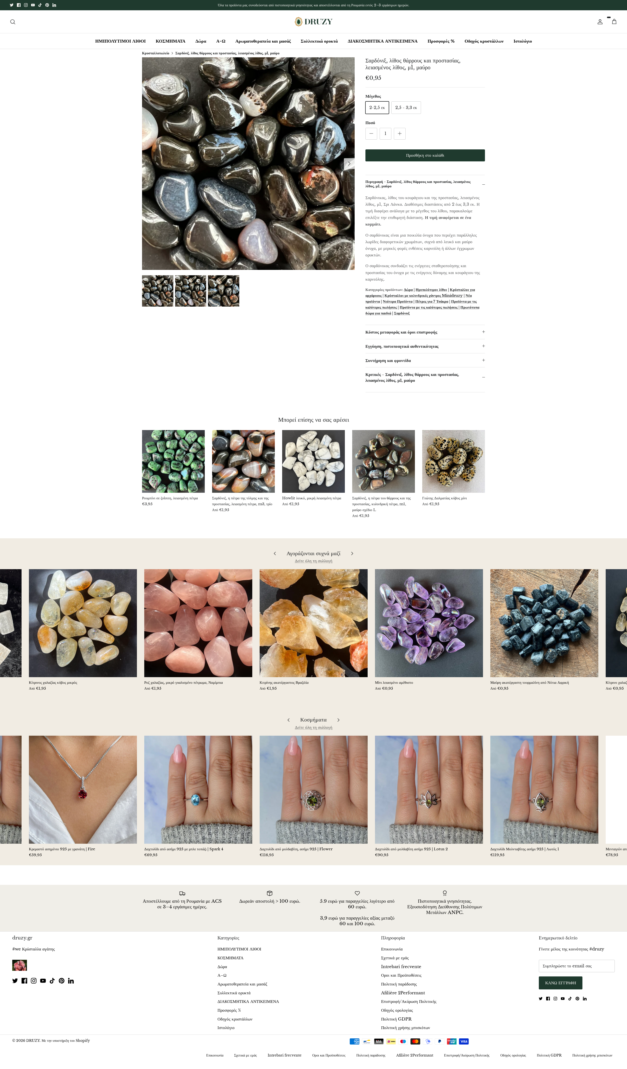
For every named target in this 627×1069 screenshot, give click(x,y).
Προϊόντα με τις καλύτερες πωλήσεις (429, 307)
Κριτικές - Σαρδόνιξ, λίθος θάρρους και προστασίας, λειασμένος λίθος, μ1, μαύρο (412, 377)
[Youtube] (33, 5)
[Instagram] (26, 5)
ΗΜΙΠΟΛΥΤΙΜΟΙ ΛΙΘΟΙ (120, 41)
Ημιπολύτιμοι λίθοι (431, 289)
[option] (248, 163)
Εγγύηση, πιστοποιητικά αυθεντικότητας (401, 346)
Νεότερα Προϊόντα (397, 301)
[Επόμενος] (349, 163)
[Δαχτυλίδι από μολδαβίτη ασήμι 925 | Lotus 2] (429, 790)
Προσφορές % (441, 41)
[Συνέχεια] (599, 21)
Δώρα (200, 41)
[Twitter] (11, 5)
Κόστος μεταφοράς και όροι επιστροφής (401, 332)
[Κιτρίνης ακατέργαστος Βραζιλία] (314, 623)
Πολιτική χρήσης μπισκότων (405, 1027)
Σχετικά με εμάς (395, 958)
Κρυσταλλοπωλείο (155, 53)
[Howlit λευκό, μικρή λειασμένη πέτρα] (313, 461)
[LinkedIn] (54, 5)
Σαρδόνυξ (402, 313)
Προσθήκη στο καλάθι (425, 155)
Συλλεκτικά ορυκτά (319, 41)
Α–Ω (220, 41)
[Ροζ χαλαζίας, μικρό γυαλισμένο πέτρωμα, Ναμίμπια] (198, 623)
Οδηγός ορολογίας (397, 1010)
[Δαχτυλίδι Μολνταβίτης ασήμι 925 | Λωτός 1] (544, 790)
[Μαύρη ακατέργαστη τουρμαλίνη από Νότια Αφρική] (544, 623)
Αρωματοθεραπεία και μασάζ (263, 41)
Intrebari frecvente (401, 966)
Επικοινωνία (392, 949)
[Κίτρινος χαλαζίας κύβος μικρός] (83, 623)
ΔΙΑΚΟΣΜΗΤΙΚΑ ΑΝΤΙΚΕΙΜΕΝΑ (383, 41)
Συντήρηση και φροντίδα (388, 360)
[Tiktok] (40, 5)
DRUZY (33, 1040)
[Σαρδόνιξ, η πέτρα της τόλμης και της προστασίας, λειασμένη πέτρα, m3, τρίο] (243, 461)
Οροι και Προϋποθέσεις (401, 975)
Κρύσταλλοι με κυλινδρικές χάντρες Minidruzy (424, 295)
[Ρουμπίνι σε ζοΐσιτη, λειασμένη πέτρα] (173, 461)
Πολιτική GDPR (396, 1019)
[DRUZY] (313, 21)
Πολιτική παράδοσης (399, 984)
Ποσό (370, 122)
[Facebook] (19, 5)
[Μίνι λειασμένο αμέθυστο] (429, 623)
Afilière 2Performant (403, 993)
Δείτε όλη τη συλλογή (313, 561)
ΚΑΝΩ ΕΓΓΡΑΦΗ (560, 982)
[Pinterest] (47, 5)
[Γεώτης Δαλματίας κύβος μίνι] (453, 461)
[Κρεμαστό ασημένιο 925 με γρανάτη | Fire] (83, 790)
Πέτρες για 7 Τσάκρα (431, 301)
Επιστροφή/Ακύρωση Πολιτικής (408, 1001)
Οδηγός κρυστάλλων (484, 41)
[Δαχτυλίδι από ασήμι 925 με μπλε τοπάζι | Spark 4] (198, 790)
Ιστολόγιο (523, 41)
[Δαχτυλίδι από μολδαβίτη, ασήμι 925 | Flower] (314, 790)
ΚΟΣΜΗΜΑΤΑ (170, 41)
